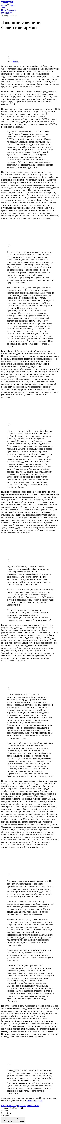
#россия (28, 1105)
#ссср (22, 1105)
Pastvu (16, 61)
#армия (35, 1105)
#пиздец (16, 1105)
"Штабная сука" (34, 1101)
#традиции (6, 1105)
